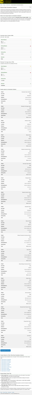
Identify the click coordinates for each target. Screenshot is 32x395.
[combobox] (25, 7)
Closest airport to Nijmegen (5, 369)
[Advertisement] (16, 28)
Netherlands (8, 4)
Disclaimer (9, 392)
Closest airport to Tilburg (5, 365)
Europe (4, 4)
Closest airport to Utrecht (5, 363)
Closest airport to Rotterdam (6, 360)
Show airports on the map (5, 350)
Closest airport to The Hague (6, 361)
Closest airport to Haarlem (5, 370)
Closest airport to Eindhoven (6, 364)
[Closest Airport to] (16, 1)
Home (1, 4)
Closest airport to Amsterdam (6, 359)
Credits (13, 392)
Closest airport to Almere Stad (6, 367)
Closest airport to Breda (5, 368)
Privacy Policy (5, 392)
